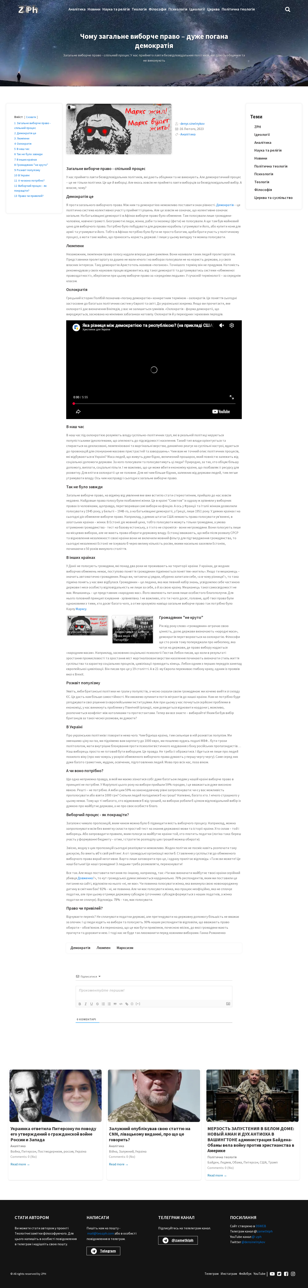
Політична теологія (238, 9)
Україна (80, 1151)
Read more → (20, 1164)
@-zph (256, 1237)
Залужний (126, 1151)
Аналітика (77, 9)
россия (68, 1151)
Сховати (31, 117)
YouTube (259, 1273)
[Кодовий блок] (121, 1003)
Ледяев (225, 1162)
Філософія (157, 9)
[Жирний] (80, 1003)
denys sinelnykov (192, 123)
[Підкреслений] (91, 1003)
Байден (213, 1162)
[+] (138, 1003)
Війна (113, 1151)
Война (15, 1151)
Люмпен (103, 947)
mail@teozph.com (100, 1233)
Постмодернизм (50, 1151)
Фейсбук (245, 1273)
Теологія (139, 9)
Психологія (177, 9)
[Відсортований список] (103, 1003)
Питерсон (28, 1151)
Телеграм (211, 1273)
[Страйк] (97, 1003)
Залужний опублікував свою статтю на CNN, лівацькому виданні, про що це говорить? (149, 1134)
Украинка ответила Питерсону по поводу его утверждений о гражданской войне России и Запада (53, 1134)
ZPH (257, 126)
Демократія (225, 205)
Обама (237, 1162)
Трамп (273, 1162)
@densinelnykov (253, 1242)
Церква (213, 9)
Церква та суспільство (273, 197)
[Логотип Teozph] (28, 9)
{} (132, 1003)
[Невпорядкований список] (109, 1003)
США (263, 1162)
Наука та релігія (116, 9)
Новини (94, 9)
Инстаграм (229, 1273)
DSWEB (261, 1226)
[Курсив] (86, 1003)
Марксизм (125, 947)
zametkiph (265, 1231)
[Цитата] (115, 1003)
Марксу (81, 609)
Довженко (85, 878)
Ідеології (197, 9)
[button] (287, 9)
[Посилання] (127, 1003)
